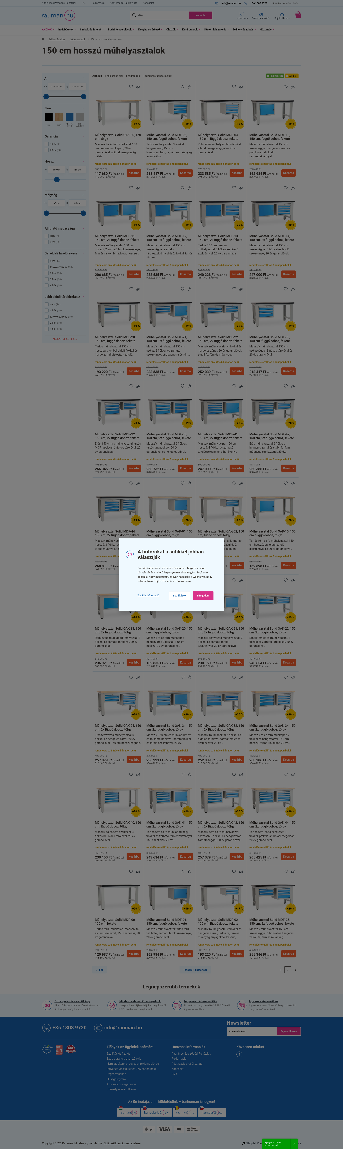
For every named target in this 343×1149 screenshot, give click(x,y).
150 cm (56, 169)
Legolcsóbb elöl (114, 75)
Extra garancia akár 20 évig (72, 1001)
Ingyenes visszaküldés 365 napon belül (131, 1069)
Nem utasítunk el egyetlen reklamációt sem (134, 1063)
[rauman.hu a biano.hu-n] (59, 1051)
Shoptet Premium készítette (263, 1143)
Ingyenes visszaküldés (263, 1001)
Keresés (200, 15)
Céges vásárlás (116, 1074)
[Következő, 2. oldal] (287, 969)
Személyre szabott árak (121, 1089)
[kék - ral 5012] (70, 120)
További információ (148, 595)
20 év (55, 150)
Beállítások (179, 595)
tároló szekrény (61, 267)
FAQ (84, 2)
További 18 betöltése (195, 969)
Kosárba (134, 173)
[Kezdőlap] (43, 39)
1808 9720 (69, 1028)
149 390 (55, 86)
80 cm (77, 203)
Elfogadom (203, 595)
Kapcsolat (148, 2)
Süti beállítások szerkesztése (122, 1143)
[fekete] (49, 120)
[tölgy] (59, 120)
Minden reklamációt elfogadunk (140, 1001)
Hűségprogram (116, 1079)
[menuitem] (47, 30)
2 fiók (55, 273)
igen (54, 235)
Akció (292, 76)
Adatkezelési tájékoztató (123, 2)
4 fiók (55, 285)
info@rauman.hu (123, 1028)
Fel (101, 969)
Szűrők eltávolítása (65, 339)
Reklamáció (98, 2)
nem (55, 242)
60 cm (56, 203)
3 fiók (55, 279)
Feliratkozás (289, 1031)
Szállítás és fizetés (118, 1053)
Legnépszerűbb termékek (158, 75)
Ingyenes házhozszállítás (200, 1001)
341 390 (76, 86)
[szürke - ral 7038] (80, 120)
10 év (54, 144)
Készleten (276, 76)
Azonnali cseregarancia (121, 1084)
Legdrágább (133, 75)
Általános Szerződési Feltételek (59, 2)
